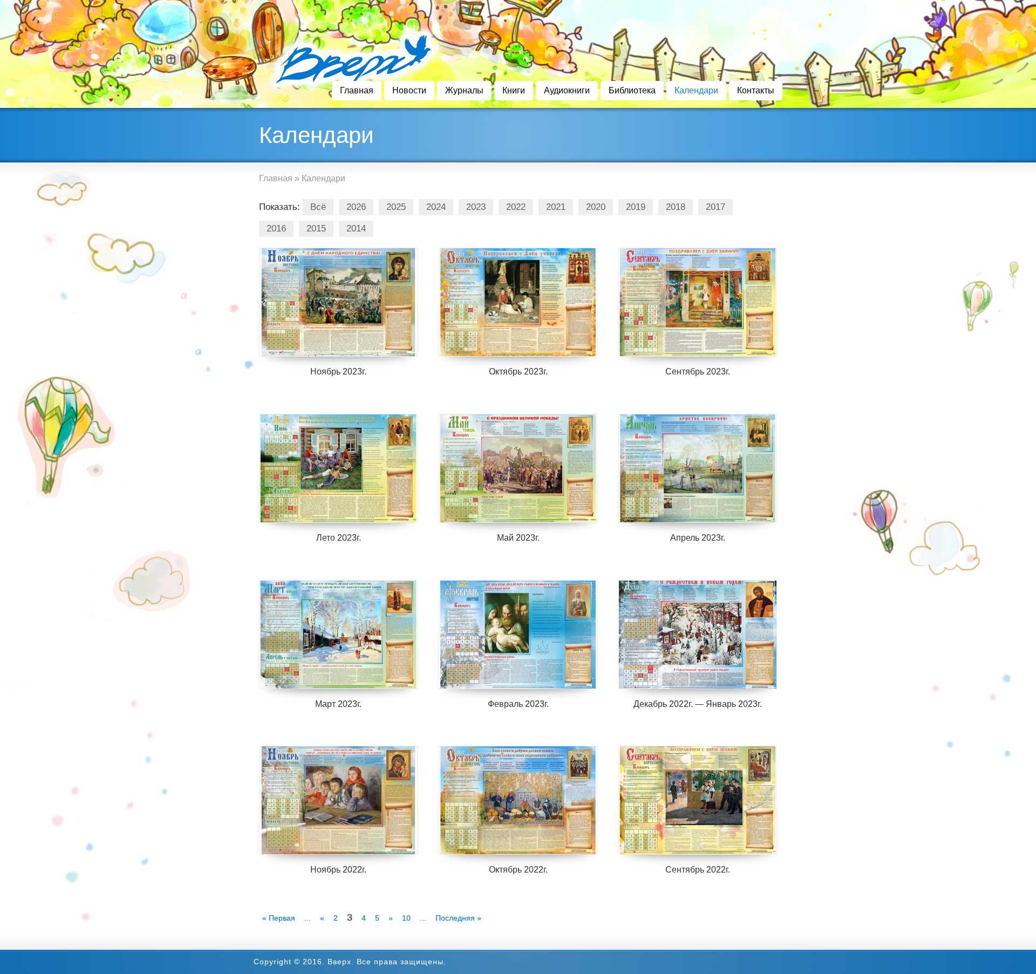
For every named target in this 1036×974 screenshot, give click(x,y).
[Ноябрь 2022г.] (338, 800)
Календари (696, 90)
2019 (635, 207)
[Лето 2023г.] (338, 468)
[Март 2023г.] (338, 634)
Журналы (464, 90)
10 (406, 918)
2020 (595, 207)
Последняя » (458, 918)
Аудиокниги (567, 90)
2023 (476, 207)
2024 (436, 207)
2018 (675, 207)
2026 (356, 207)
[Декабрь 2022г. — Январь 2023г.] (697, 634)
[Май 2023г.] (518, 468)
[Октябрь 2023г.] (518, 302)
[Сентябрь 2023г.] (697, 302)
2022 (516, 207)
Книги (513, 90)
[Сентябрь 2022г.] (697, 800)
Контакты (755, 90)
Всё (318, 207)
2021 (555, 207)
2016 (276, 228)
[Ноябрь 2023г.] (338, 302)
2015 (316, 228)
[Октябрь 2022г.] (518, 800)
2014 (356, 228)
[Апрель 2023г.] (697, 468)
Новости (409, 90)
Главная (356, 90)
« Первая (278, 918)
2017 (715, 207)
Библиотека (632, 90)
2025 (396, 207)
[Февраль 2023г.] (518, 634)
